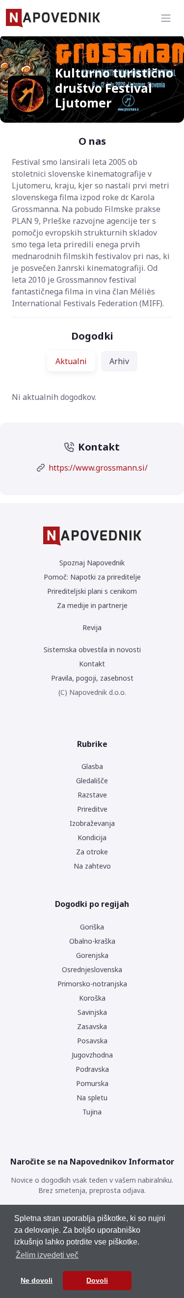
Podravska (92, 1069)
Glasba (92, 766)
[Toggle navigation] (166, 18)
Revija (92, 627)
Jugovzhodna (92, 1055)
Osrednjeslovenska (92, 969)
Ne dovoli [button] (37, 1280)
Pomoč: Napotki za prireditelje (92, 577)
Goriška (92, 926)
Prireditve (92, 809)
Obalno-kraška (92, 941)
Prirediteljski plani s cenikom (92, 591)
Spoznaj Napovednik (92, 562)
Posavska (92, 1040)
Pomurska (92, 1083)
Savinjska (92, 1012)
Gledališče (92, 780)
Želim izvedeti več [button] (47, 1255)
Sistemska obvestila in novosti (92, 649)
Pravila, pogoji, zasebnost (92, 678)
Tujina (92, 1111)
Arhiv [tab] (119, 361)
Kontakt (92, 663)
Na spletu (92, 1097)
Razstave (92, 794)
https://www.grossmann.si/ (98, 467)
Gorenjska (92, 955)
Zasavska (92, 1026)
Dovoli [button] (97, 1280)
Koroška (92, 998)
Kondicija (92, 837)
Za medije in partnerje (92, 605)
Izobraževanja (92, 823)
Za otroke (92, 851)
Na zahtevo (92, 866)
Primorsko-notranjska (92, 983)
